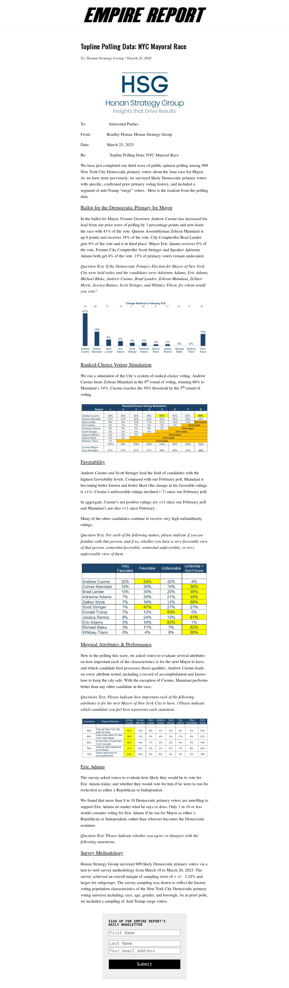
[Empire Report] (144, 12)
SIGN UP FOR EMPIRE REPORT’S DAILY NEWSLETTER (137, 923)
